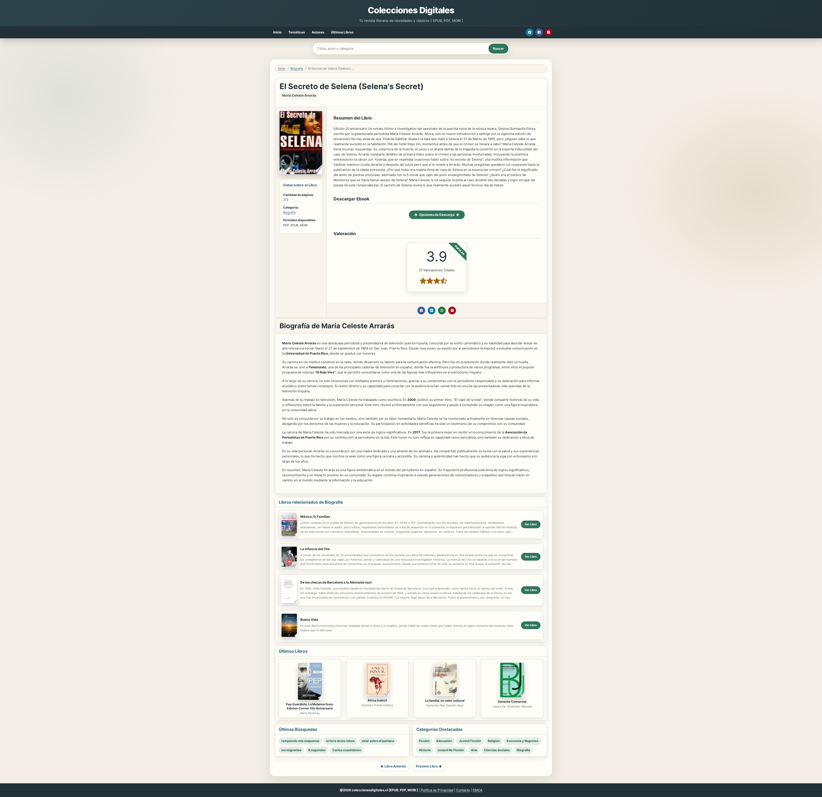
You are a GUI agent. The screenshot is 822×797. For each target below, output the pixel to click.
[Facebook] (539, 32)
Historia (424, 750)
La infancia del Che (315, 549)
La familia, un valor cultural (445, 700)
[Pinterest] (548, 32)
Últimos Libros (342, 32)
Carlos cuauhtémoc (346, 750)
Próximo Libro (427, 766)
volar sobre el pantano (378, 741)
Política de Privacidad (437, 790)
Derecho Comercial (512, 701)
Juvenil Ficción (470, 741)
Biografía (296, 68)
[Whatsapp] (442, 310)
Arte (474, 750)
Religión (494, 741)
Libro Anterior (395, 766)
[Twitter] (529, 32)
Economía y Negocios (522, 741)
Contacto (463, 790)
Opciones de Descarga (436, 215)
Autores (318, 32)
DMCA (477, 790)
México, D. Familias (315, 517)
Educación (444, 741)
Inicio (277, 32)
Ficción (424, 741)
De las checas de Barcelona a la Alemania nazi (336, 582)
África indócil (377, 700)
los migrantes (291, 750)
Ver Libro (531, 524)
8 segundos (317, 750)
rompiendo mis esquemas (300, 741)
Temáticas (296, 32)
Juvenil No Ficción (450, 750)
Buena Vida (309, 620)
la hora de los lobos (340, 741)
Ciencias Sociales (497, 750)
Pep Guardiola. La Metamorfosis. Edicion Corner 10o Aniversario (310, 706)
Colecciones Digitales (411, 10)
